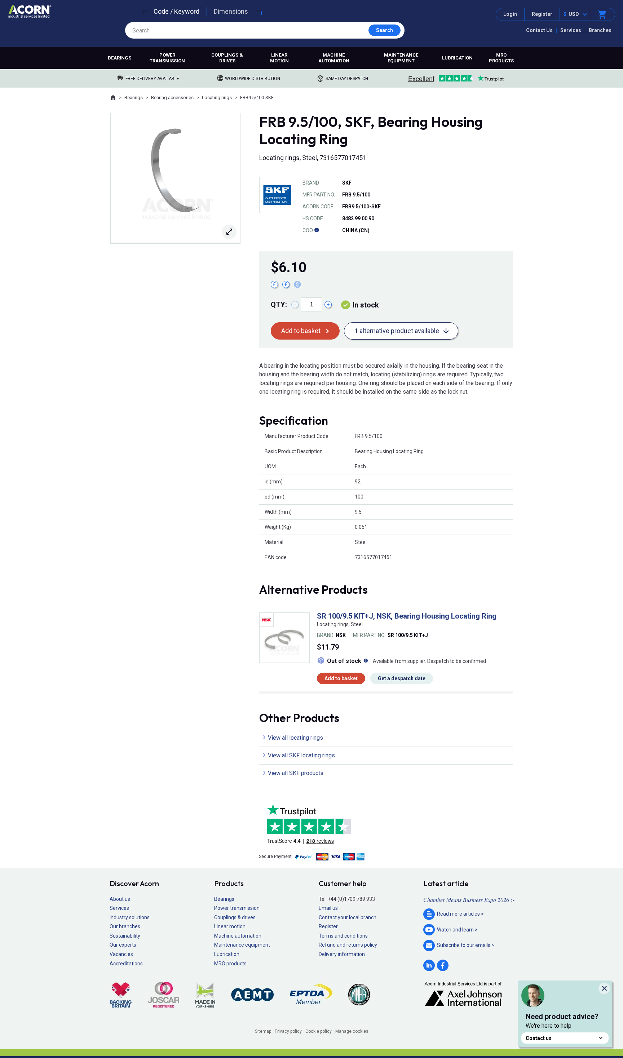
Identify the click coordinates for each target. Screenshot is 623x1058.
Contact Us (539, 30)
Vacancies (121, 954)
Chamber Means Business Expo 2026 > (469, 899)
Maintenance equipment (401, 57)
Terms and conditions (343, 936)
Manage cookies (351, 1031)
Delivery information (342, 954)
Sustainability (125, 936)
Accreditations (126, 963)
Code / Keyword (176, 11)
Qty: (279, 304)
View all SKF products (295, 773)
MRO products (501, 57)
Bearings (119, 58)
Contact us (539, 1038)
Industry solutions (130, 917)
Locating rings (217, 97)
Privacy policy (288, 1031)
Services (570, 30)
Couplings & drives (227, 57)
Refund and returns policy (348, 945)
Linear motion (279, 57)
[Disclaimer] (316, 230)
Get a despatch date (401, 678)
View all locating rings (295, 737)
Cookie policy (318, 1031)
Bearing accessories (172, 97)
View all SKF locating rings (301, 755)
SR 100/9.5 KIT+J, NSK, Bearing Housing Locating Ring (406, 616)
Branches (600, 30)
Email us (328, 908)
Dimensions (231, 11)
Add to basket (301, 331)
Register (542, 14)
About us (120, 899)
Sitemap (263, 1031)
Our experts (123, 945)
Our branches (125, 926)
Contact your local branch (347, 917)
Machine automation (333, 57)
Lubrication (457, 58)
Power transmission (167, 57)
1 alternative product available (396, 331)
